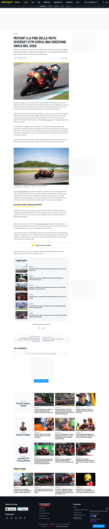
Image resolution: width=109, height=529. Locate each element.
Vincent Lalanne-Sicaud (20, 57)
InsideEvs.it (42, 508)
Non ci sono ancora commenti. (41, 353)
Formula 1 (17, 2)
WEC (33, 2)
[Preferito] (62, 58)
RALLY (78, 2)
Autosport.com (43, 515)
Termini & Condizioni (43, 524)
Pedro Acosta (47, 120)
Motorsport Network (50, 526)
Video (67, 6)
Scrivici (75, 507)
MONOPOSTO (47, 2)
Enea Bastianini (22, 191)
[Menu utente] (106, 2)
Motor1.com (42, 510)
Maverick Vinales (43, 224)
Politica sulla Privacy (64, 524)
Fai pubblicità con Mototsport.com (81, 509)
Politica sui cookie (53, 524)
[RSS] (24, 518)
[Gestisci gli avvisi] (43, 328)
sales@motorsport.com (79, 514)
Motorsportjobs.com (44, 513)
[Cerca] (103, 2)
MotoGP (26, 2)
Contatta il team (77, 512)
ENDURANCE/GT (58, 2)
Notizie (56, 6)
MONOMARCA (69, 2)
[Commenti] (66, 58)
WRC (39, 2)
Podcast (50, 6)
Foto (62, 6)
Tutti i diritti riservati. (62, 526)
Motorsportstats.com (44, 518)
